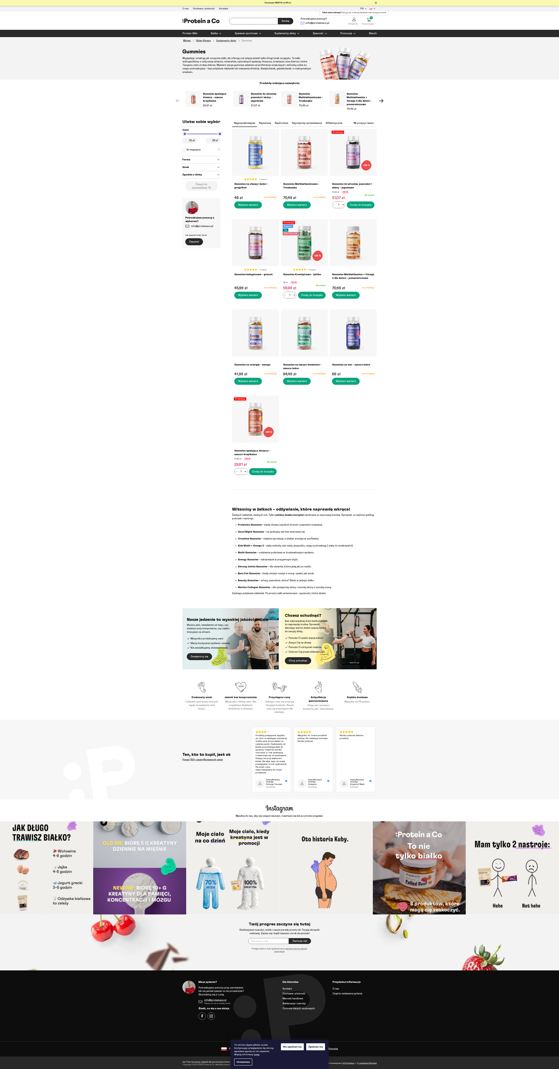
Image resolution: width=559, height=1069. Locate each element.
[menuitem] (189, 33)
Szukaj (285, 21)
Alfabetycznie (334, 123)
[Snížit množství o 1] (334, 205)
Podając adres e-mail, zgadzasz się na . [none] (279, 950)
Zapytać (194, 241)
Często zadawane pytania (347, 993)
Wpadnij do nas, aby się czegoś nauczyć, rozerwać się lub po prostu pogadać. (279, 816)
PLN (362, 8)
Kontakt (223, 8)
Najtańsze (265, 123)
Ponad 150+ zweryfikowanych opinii (202, 759)
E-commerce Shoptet (367, 1063)
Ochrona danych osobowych (298, 1008)
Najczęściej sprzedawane (307, 123)
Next (381, 101)
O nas (185, 8)
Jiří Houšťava (348, 1063)
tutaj (256, 1054)
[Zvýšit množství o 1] (343, 205)
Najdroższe (281, 123)
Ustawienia (243, 1062)
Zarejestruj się (199, 656)
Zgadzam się (315, 1047)
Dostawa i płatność (204, 8)
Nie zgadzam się (292, 1047)
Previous (178, 101)
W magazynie (203, 150)
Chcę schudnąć (298, 660)
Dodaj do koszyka (360, 205)
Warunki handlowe (292, 998)
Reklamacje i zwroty (294, 1003)
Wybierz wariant (248, 205)
